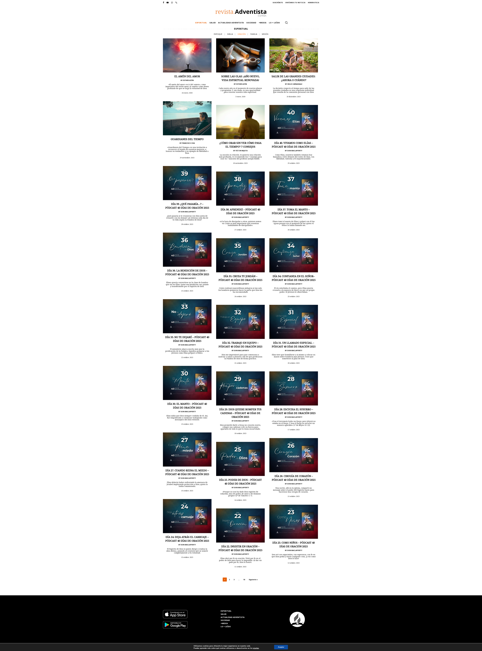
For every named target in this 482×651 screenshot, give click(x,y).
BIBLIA (230, 34)
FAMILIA (253, 34)
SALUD (223, 614)
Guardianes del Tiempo (187, 139)
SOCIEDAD (225, 620)
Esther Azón (188, 80)
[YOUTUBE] (168, 2)
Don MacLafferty (294, 151)
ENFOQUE (218, 34)
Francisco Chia (188, 143)
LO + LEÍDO (226, 627)
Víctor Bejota (242, 151)
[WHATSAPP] (172, 2)
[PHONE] (176, 2)
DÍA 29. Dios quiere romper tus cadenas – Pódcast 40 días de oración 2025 (240, 413)
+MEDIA (224, 623)
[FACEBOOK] (163, 2)
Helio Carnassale (294, 84)
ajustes (256, 648)
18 (244, 580)
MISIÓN (265, 34)
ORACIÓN (242, 34)
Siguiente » (253, 580)
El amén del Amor (187, 76)
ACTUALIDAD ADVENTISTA (233, 617)
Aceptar (281, 647)
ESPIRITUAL (226, 611)
